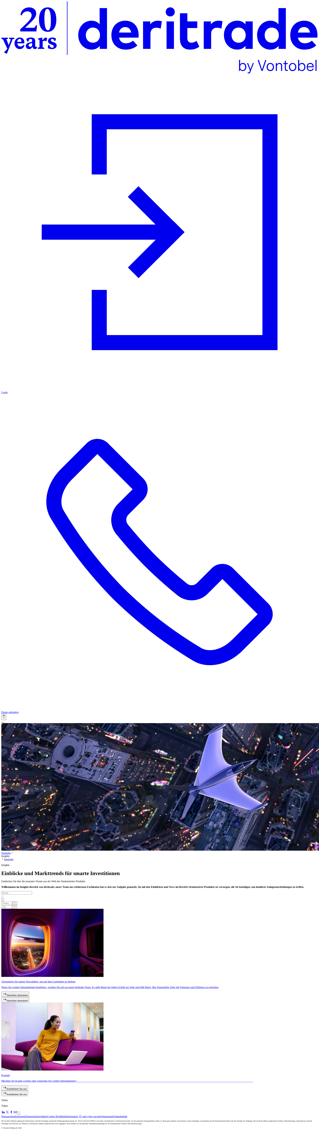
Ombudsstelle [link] (120, 1116)
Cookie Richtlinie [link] (56, 1116)
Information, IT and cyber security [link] (84, 1116)
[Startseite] (159, 37)
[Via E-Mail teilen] (15, 1113)
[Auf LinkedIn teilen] (3, 1113)
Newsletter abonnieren (17, 995)
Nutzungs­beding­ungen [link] (13, 1116)
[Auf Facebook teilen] (11, 1113)
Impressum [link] (107, 1116)
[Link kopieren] (18, 1113)
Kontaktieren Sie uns (17, 1089)
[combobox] (3, 717)
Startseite (6, 853)
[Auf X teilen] (7, 1113)
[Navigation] (2, 722)
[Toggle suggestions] (14, 903)
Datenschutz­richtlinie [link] (36, 1116)
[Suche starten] (2, 896)
